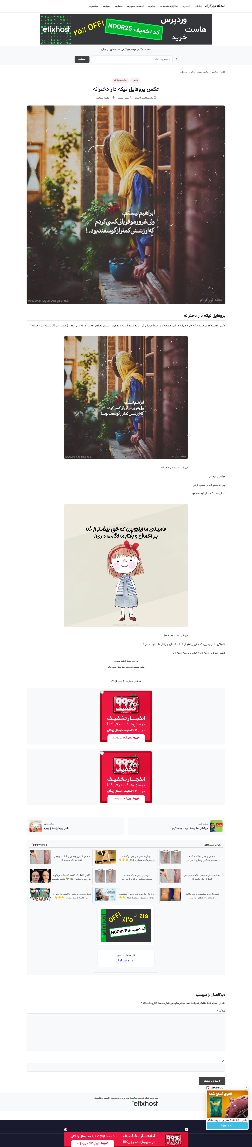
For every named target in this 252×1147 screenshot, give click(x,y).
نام (223, 1060)
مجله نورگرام (215, 6)
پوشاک (199, 6)
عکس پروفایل (120, 80)
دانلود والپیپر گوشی (126, 960)
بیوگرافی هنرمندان (169, 6)
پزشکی (119, 6)
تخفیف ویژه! (227, 1125)
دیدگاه (221, 1011)
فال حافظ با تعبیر (126, 955)
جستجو (82, 59)
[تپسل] (65, 1129)
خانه (223, 72)
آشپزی (107, 6)
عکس (152, 6)
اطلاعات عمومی (136, 6)
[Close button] (246, 1087)
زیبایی (187, 6)
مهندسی (94, 6)
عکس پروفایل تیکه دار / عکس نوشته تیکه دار (199, 653)
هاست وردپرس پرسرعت (124, 1098)
